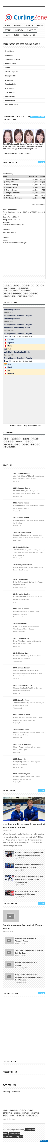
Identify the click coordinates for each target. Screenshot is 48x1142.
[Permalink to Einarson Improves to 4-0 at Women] (9, 940)
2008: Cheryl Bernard (21, 715)
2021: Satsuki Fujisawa (22, 532)
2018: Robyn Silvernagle (22, 564)
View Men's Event (11, 104)
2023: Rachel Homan (21, 503)
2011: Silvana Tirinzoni (21, 668)
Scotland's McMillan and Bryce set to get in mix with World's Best (29, 865)
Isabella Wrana (11, 187)
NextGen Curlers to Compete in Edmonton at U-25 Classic (27, 892)
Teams (40, 25)
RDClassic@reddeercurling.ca (16, 242)
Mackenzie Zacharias (14, 198)
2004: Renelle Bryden (21, 774)
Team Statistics (10, 84)
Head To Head (10, 100)
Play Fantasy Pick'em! (32, 425)
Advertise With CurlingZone (13, 1136)
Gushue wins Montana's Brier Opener (26, 963)
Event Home (9, 51)
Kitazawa (10, 339)
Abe (9, 370)
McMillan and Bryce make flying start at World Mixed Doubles (24, 825)
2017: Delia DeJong (20, 579)
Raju (9, 364)
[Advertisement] (24, 399)
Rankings (18, 25)
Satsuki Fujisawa (12, 179)
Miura (9, 346)
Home (7, 25)
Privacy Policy (14, 1133)
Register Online (10, 63)
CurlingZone (30, 1129)
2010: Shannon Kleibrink (22, 685)
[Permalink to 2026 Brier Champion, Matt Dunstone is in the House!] (9, 952)
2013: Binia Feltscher (21, 638)
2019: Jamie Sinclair (21, 547)
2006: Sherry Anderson (22, 744)
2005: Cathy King (19, 759)
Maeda (10, 367)
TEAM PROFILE (25, 153)
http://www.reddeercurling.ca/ (13, 224)
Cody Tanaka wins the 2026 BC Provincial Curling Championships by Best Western (29, 977)
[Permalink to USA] (9, 877)
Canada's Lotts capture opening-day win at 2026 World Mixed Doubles (29, 853)
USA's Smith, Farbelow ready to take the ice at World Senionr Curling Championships (29, 879)
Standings (20, 315)
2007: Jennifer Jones (21, 729)
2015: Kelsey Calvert (21, 609)
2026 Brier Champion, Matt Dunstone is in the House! (29, 951)
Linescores (9, 80)
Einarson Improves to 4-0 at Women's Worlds (25, 939)
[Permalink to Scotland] (9, 865)
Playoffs (29, 315)
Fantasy (19, 30)
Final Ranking (10, 92)
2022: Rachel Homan (21, 517)
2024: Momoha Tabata (21, 488)
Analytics (31, 30)
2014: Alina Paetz (20, 623)
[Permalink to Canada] (9, 853)
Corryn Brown (11, 190)
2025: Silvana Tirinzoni (21, 473)
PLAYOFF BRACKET (10, 153)
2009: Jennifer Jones (21, 700)
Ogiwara (10, 373)
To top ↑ (43, 1141)
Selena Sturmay (12, 184)
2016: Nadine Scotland (21, 594)
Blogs (16, 35)
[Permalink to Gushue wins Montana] (9, 964)
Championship (10, 76)
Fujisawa (10, 343)
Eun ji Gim (10, 182)
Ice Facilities (29, 35)
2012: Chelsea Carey (21, 653)
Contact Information (12, 59)
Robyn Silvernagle (13, 192)
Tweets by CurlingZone (11, 1091)
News (7, 35)
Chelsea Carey (11, 195)
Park (9, 349)
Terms (5, 1133)
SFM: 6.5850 (9, 88)
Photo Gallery (10, 96)
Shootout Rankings (12, 293)
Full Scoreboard (16, 425)
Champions (9, 55)
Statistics (8, 442)
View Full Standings (38, 204)
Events (29, 25)
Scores (8, 30)
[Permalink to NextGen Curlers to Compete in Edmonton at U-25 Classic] (9, 892)
